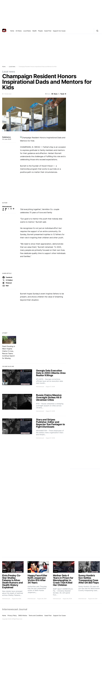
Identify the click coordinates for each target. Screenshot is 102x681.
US (29, 571)
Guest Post (47, 31)
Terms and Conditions (36, 615)
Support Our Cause (59, 31)
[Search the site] (97, 31)
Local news (12, 66)
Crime (55, 571)
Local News (27, 31)
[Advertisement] (51, 14)
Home (12, 31)
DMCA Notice (22, 615)
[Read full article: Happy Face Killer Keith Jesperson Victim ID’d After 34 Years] (38, 580)
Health (34, 31)
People (40, 31)
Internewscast (6, 206)
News (4, 571)
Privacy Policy (12, 615)
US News (19, 31)
